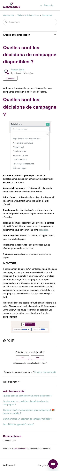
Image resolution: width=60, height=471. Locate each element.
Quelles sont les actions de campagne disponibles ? (27, 395)
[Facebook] (4, 340)
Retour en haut (10, 381)
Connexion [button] (49, 5)
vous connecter (20, 448)
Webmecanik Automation (28, 15)
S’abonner (10, 78)
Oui (22, 357)
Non (37, 357)
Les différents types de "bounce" (18, 424)
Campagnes (47, 15)
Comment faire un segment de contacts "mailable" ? (27, 418)
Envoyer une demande (45, 371)
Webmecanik (8, 15)
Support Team (17, 69)
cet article (43, 229)
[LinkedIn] (13, 340)
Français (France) (46, 465)
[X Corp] (8, 340)
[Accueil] (11, 5)
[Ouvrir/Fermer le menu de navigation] (41, 5)
